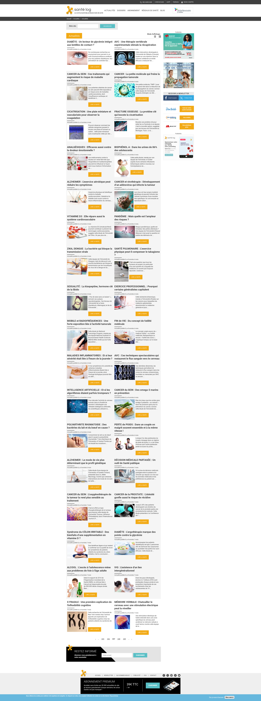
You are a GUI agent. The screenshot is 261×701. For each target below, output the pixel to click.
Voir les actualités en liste (155, 37)
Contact (153, 675)
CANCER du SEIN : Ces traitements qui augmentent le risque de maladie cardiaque (88, 77)
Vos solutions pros (186, 126)
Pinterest (171, 675)
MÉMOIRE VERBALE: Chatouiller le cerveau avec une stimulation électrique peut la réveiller (136, 605)
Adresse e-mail (107, 652)
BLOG (162, 10)
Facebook (164, 675)
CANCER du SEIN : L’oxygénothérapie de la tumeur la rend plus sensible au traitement (89, 497)
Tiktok (175, 675)
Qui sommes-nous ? (123, 675)
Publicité (136, 675)
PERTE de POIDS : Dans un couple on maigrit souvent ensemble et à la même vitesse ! (136, 427)
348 (118, 639)
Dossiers (121, 10)
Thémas (176, 2)
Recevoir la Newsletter (178, 93)
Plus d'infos (114, 696)
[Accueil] (70, 10)
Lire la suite (94, 67)
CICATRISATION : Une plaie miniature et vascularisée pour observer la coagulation (89, 114)
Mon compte (189, 2)
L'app (168, 2)
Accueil (69, 19)
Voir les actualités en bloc (160, 37)
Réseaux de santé (150, 10)
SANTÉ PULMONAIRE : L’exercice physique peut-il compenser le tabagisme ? (137, 251)
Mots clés (72, 26)
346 (108, 639)
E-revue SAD (159, 2)
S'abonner (140, 655)
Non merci (229, 697)
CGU (145, 675)
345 (102, 639)
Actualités (109, 10)
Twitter (167, 675)
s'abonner (152, 685)
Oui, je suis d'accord (216, 697)
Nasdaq (176, 9)
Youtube (179, 675)
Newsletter (108, 675)
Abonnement (133, 10)
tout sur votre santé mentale (186, 109)
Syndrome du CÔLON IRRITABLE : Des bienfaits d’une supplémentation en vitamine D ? (88, 535)
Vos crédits (186, 117)
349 (124, 639)
